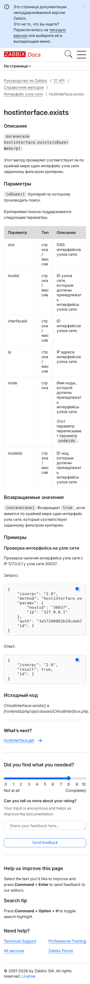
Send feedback (45, 843)
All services (14, 950)
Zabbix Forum (60, 950)
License (28, 976)
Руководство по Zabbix (25, 80)
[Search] (68, 54)
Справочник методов (24, 87)
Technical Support (20, 941)
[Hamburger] (81, 55)
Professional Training (67, 941)
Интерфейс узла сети (23, 94)
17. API (59, 80)
